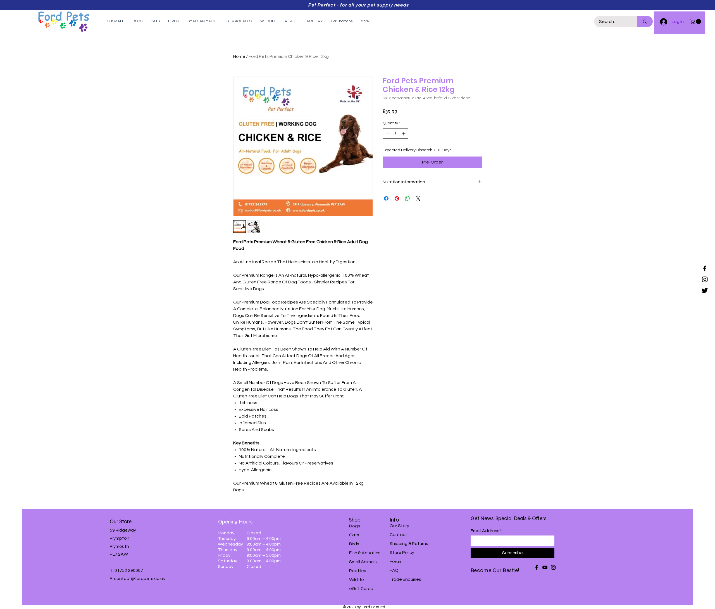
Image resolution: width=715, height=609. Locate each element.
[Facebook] (705, 268)
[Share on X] (418, 198)
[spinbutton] (395, 133)
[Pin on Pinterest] (397, 198)
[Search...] (645, 21)
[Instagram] (705, 279)
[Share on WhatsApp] (407, 198)
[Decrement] (386, 133)
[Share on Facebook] (386, 198)
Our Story (399, 525)
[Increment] (404, 133)
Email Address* (486, 531)
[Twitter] (705, 290)
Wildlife (356, 579)
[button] (696, 21)
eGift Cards (361, 588)
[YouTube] (545, 567)
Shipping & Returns (409, 543)
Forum (396, 561)
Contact (398, 534)
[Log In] (661, 21)
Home (239, 56)
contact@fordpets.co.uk (139, 578)
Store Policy (402, 552)
